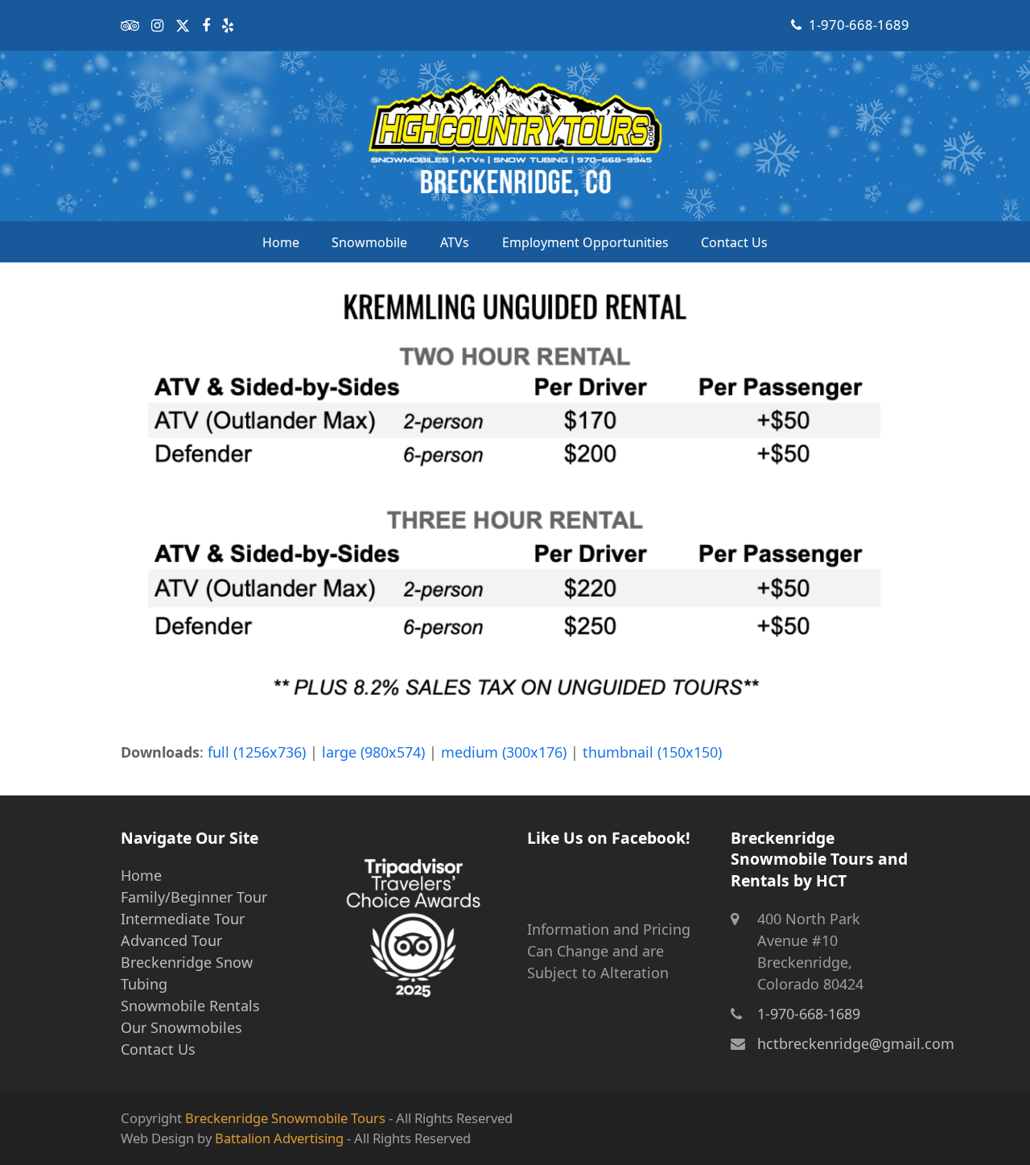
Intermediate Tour (183, 918)
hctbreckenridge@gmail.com (855, 1043)
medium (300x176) (503, 752)
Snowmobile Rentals (190, 1005)
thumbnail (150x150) (652, 752)
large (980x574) (373, 752)
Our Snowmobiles (181, 1027)
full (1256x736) (257, 752)
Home (141, 875)
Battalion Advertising (279, 1138)
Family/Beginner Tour (194, 897)
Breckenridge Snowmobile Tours (285, 1118)
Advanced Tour (171, 940)
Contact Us (158, 1049)
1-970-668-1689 (859, 24)
